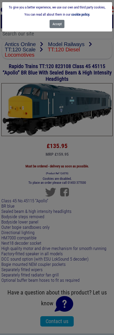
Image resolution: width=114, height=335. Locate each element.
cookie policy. (80, 14)
